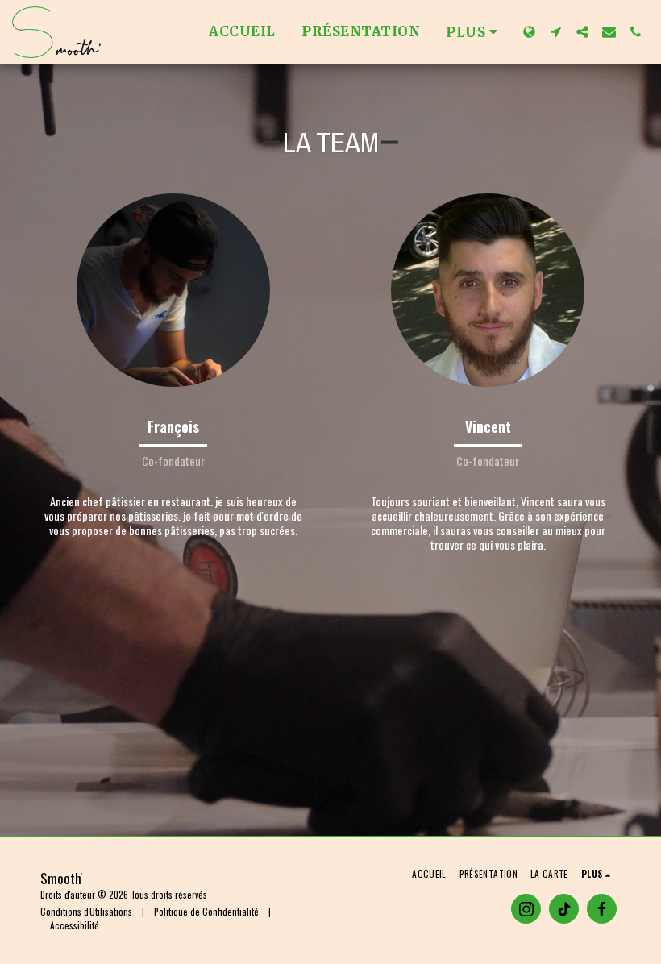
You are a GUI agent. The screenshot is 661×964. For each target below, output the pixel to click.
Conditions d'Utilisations (86, 911)
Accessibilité (74, 925)
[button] (555, 32)
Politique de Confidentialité (206, 911)
